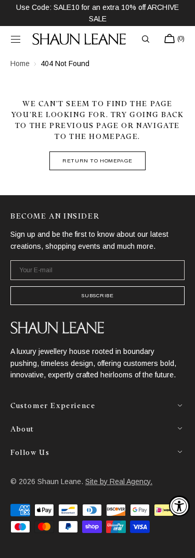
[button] (15, 39)
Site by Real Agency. (118, 481)
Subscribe (97, 295)
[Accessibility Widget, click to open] (179, 506)
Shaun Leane (59, 481)
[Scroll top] (179, 542)
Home (20, 63)
